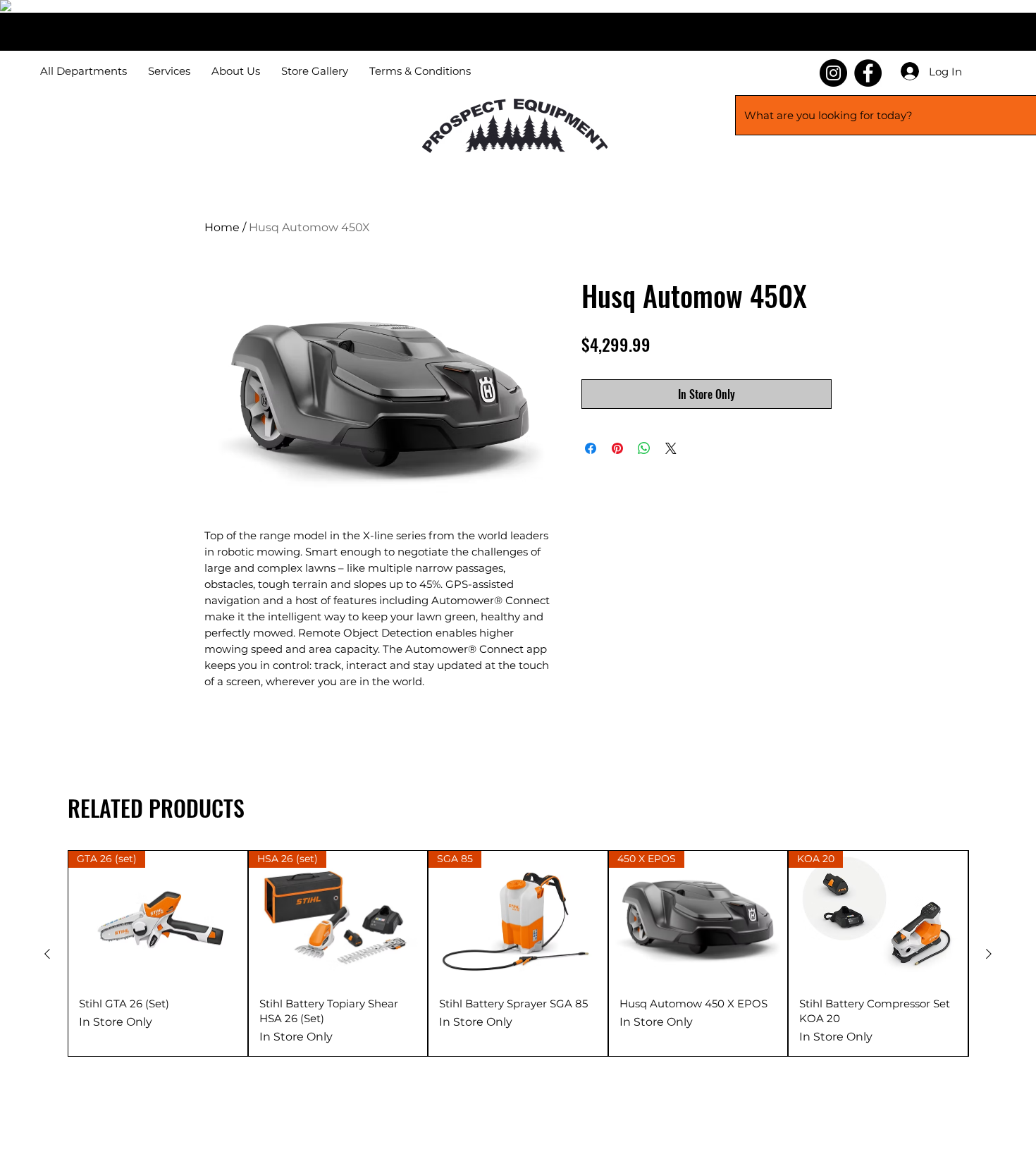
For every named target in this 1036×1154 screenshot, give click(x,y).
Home (222, 227)
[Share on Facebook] (590, 448)
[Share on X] (670, 448)
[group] (518, 953)
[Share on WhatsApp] (644, 448)
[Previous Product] (47, 953)
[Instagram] (833, 73)
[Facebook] (868, 73)
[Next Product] (988, 953)
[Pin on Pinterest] (617, 448)
